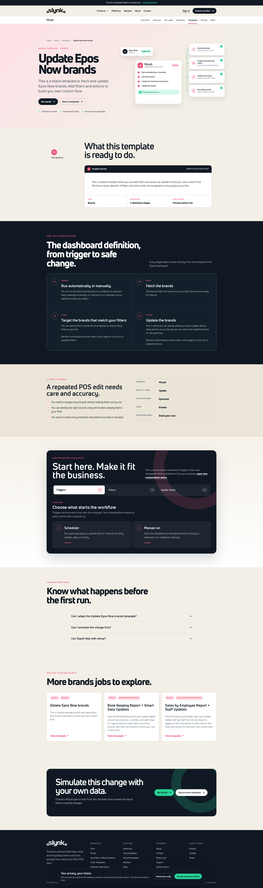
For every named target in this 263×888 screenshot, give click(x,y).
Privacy (192, 848)
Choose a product (202, 10)
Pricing (204, 20)
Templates (193, 20)
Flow (92, 848)
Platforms (116, 10)
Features (157, 20)
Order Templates (97, 862)
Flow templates (130, 853)
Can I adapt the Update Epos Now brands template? (104, 616)
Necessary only (163, 876)
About (138, 10)
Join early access (150, 2)
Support (159, 862)
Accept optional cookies (188, 876)
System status (162, 867)
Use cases (168, 20)
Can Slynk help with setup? (88, 638)
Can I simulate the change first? (91, 627)
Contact (147, 10)
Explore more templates (189, 792)
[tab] (79, 490)
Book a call (161, 857)
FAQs (212, 20)
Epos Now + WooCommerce (102, 857)
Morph (56, 40)
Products (101, 10)
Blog (125, 867)
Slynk (49, 40)
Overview (145, 20)
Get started (46, 101)
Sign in (186, 10)
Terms (192, 857)
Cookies (192, 853)
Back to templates (70, 101)
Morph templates (130, 857)
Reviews (128, 10)
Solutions (180, 20)
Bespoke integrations (99, 867)
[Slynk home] (56, 10)
